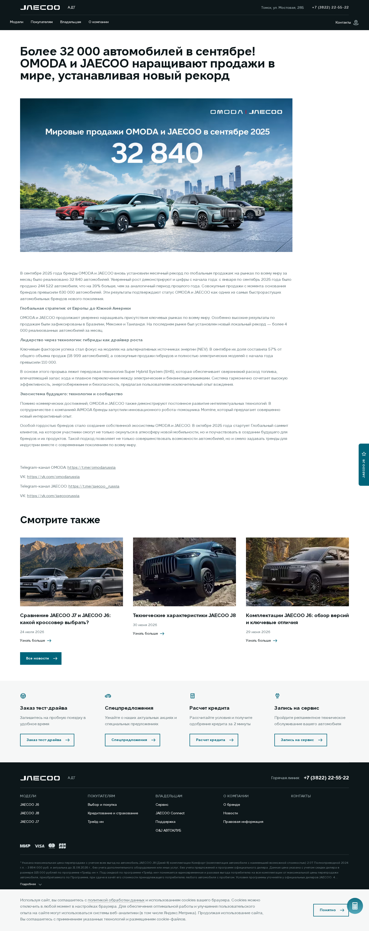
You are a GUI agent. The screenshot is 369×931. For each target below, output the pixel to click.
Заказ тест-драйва (44, 740)
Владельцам (70, 22)
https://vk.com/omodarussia (53, 477)
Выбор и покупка (102, 805)
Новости (230, 813)
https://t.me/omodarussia (92, 468)
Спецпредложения (129, 740)
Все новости (37, 658)
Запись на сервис (297, 740)
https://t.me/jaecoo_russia (94, 487)
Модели (16, 22)
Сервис (162, 805)
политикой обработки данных (116, 900)
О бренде (231, 805)
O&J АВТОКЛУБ (168, 830)
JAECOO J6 (29, 805)
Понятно (328, 910)
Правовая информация (243, 822)
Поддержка (165, 822)
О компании (99, 22)
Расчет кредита (210, 740)
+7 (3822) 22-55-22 (326, 778)
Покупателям (42, 22)
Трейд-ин (96, 822)
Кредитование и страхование (113, 813)
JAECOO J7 (29, 822)
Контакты (301, 796)
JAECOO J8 (29, 813)
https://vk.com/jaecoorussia (53, 496)
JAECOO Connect (170, 813)
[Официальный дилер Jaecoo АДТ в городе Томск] (40, 7)
